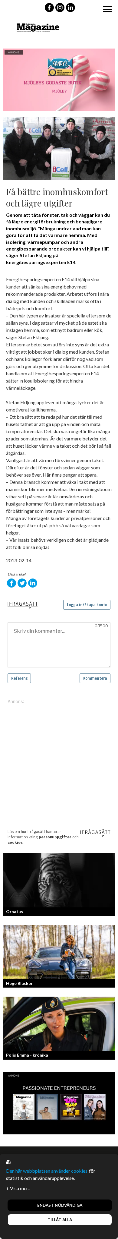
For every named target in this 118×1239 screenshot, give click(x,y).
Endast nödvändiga (59, 1205)
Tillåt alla (60, 1219)
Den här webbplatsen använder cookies (46, 1171)
